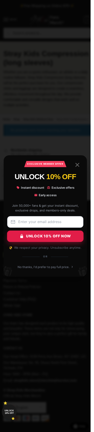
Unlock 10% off (9, 411)
